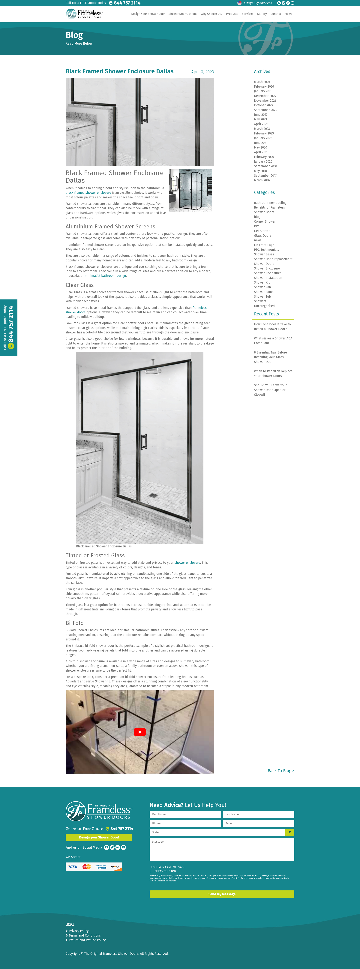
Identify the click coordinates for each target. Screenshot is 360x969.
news (257, 240)
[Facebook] (279, 3)
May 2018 (260, 171)
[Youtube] (292, 3)
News (288, 14)
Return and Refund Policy (87, 940)
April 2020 (261, 152)
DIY (256, 226)
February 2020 (264, 157)
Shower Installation (268, 278)
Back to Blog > (281, 770)
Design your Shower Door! (99, 837)
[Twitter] (283, 3)
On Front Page (264, 245)
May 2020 (260, 147)
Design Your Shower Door (148, 14)
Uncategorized (264, 306)
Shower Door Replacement (273, 259)
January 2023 (263, 138)
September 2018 (265, 166)
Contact (276, 14)
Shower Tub (262, 297)
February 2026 (264, 87)
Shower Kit (262, 282)
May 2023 (260, 119)
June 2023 (261, 115)
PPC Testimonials (266, 250)
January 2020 (263, 162)
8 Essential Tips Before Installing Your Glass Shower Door (270, 357)
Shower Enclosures (267, 273)
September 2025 (265, 110)
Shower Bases (264, 254)
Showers (260, 301)
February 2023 (264, 133)
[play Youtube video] (140, 732)
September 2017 (265, 176)
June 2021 (260, 143)
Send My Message (222, 894)
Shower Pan (262, 287)
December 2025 (265, 96)
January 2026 (263, 91)
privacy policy (163, 883)
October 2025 (263, 105)
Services (247, 14)
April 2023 (261, 124)
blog (257, 217)
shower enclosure (187, 563)
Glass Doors (262, 236)
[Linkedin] (288, 3)
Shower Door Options (183, 14)
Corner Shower (265, 222)
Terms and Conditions (84, 935)
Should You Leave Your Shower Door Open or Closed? (270, 390)
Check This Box (165, 871)
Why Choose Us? (211, 14)
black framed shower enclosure (88, 193)
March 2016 (262, 180)
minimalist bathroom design (105, 276)
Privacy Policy (78, 931)
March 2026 (262, 82)
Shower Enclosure (267, 268)
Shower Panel (264, 292)
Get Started (262, 231)
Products (232, 14)
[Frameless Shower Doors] (99, 811)
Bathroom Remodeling (270, 203)
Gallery (262, 14)
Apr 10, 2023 (202, 71)
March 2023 (262, 129)
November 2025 (265, 101)
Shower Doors (264, 264)
